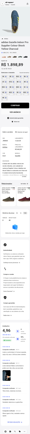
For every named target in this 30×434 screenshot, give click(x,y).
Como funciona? (9, 291)
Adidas (7, 4)
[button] (5, 431)
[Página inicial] (10, 3)
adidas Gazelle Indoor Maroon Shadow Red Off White (22, 189)
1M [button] (17, 213)
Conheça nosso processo (11, 262)
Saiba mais (7, 315)
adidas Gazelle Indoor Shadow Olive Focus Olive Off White (6, 189)
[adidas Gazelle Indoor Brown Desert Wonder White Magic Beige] (9, 56)
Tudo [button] (25, 213)
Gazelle (13, 4)
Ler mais (24, 176)
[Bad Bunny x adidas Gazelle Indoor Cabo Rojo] (3, 56)
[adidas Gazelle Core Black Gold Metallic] (25, 56)
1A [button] (20, 213)
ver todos (24, 184)
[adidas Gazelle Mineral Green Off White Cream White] (20, 56)
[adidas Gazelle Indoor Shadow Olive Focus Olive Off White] (14, 56)
